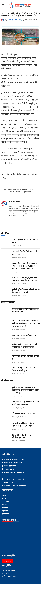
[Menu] (3, 5)
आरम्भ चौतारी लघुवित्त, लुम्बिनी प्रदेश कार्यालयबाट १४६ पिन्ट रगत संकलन (24, 279)
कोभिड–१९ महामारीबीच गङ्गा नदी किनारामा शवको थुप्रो (23, 369)
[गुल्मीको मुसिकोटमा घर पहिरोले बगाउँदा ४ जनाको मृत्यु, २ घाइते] (5, 291)
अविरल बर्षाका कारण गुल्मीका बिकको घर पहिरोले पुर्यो (25, 310)
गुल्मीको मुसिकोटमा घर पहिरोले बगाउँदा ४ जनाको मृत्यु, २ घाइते (26, 291)
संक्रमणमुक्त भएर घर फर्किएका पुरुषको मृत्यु (25, 357)
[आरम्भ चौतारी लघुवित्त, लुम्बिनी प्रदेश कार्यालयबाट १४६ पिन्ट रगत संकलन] (5, 279)
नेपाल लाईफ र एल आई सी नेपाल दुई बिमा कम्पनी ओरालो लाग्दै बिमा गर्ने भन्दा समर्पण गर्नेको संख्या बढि (24, 266)
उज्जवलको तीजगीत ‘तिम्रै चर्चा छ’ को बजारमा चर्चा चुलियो (24, 253)
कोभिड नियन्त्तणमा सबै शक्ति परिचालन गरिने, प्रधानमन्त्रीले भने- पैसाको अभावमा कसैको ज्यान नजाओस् (26, 323)
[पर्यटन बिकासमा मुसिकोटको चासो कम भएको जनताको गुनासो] (5, 403)
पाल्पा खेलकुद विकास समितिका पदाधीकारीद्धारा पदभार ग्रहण (23, 425)
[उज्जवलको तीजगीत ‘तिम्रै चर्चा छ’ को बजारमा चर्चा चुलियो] (5, 253)
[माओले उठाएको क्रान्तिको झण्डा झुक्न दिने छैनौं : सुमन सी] (5, 436)
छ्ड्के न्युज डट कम (14, 19)
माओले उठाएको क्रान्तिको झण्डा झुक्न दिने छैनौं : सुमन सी (25, 436)
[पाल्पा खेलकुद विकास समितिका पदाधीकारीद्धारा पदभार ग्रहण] (5, 425)
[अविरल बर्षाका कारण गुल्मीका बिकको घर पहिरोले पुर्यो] (5, 311)
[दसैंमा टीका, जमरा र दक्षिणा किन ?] (5, 415)
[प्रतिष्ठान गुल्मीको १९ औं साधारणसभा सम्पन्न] (5, 241)
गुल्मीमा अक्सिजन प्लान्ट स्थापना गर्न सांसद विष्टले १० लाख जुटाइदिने (24, 346)
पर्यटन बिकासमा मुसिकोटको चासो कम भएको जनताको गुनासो (25, 403)
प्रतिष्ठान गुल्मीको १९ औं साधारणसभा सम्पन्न (25, 241)
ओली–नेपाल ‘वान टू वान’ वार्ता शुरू (24, 335)
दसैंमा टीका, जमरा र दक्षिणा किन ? (24, 413)
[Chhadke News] (20, 5)
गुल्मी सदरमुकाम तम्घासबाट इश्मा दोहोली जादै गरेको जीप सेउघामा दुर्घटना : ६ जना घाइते (25, 390)
